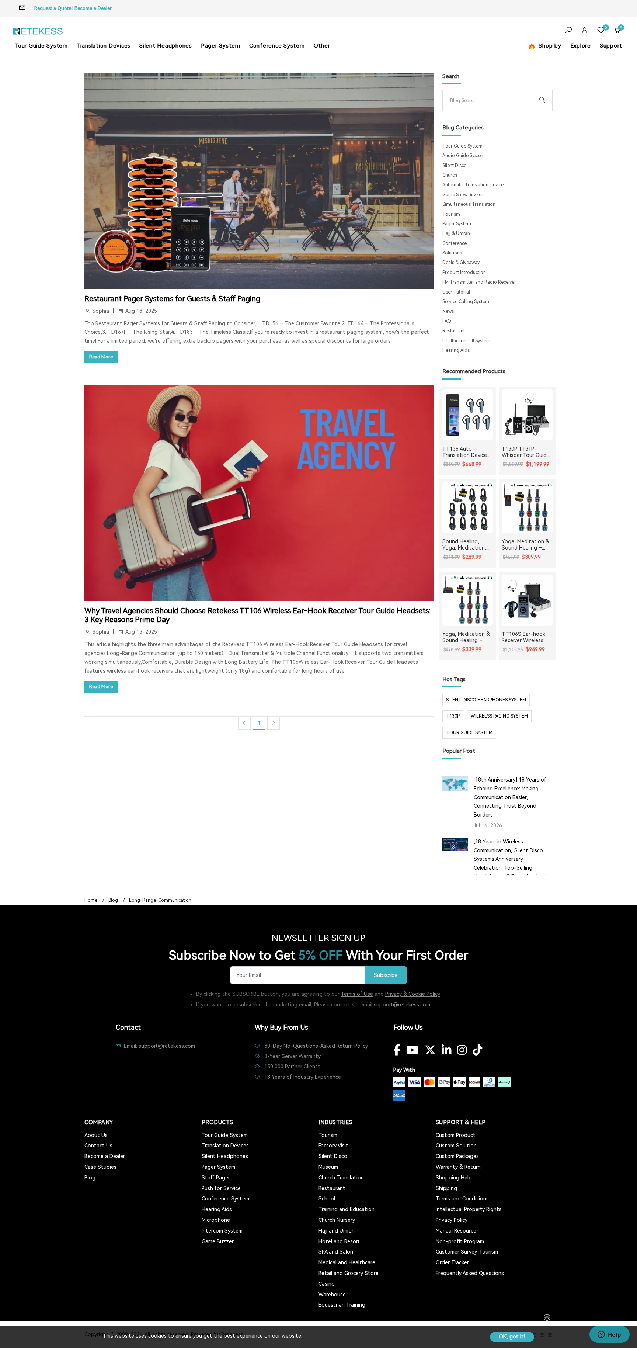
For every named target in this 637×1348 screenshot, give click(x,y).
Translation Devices (103, 45)
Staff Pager (216, 1178)
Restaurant (453, 330)
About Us (96, 1135)
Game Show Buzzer (462, 194)
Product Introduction (464, 272)
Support (611, 45)
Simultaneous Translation (468, 204)
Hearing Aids (456, 350)
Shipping (446, 1188)
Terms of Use (357, 994)
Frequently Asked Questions (470, 1273)
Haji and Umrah (336, 1231)
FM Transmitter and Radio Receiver (479, 282)
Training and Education (346, 1209)
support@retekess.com (402, 1005)
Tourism (451, 214)
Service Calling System (465, 301)
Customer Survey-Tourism (467, 1252)
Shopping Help (454, 1178)
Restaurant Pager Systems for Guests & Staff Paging (172, 298)
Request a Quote (52, 8)
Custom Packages (457, 1156)
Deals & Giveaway (461, 262)
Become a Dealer (93, 8)
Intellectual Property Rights (469, 1209)
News (448, 311)
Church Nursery (336, 1220)
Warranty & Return (458, 1167)
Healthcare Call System (466, 340)
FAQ (446, 321)
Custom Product (456, 1135)
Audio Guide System (463, 155)
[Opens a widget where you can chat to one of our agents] (609, 1335)
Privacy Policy (451, 1220)
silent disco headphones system (486, 700)
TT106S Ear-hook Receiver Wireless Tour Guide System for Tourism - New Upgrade (525, 637)
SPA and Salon (335, 1252)
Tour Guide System (41, 45)
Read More (101, 357)
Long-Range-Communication (160, 900)
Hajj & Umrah (456, 233)
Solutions (452, 253)
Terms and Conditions (462, 1199)
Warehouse (332, 1294)
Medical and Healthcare (346, 1262)
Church (449, 175)
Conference (454, 243)
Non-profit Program (460, 1241)
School (326, 1199)
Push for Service (221, 1188)
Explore (580, 45)
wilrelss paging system (499, 716)
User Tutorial (456, 292)
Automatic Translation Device (473, 184)
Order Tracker (452, 1262)
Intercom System (222, 1231)
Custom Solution (456, 1145)
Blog (113, 900)
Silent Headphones (165, 45)
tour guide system (469, 732)
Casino (326, 1284)
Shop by (549, 45)
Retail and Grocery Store (348, 1273)
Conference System (277, 45)
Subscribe (386, 975)
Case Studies (100, 1167)
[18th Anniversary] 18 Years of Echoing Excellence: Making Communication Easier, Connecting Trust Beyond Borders (510, 797)
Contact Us (98, 1145)
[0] (601, 31)
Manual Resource (456, 1231)
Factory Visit (333, 1145)
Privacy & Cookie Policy (412, 994)
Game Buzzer (218, 1241)
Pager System (220, 45)
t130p (453, 716)
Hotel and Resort (339, 1241)
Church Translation (341, 1178)
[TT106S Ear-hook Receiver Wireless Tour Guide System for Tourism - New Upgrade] (527, 600)
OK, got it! (512, 1337)
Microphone (216, 1220)
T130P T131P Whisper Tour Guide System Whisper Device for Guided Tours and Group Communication (526, 452)
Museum (328, 1167)
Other (322, 45)
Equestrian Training (341, 1305)
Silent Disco (454, 165)
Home (90, 900)
